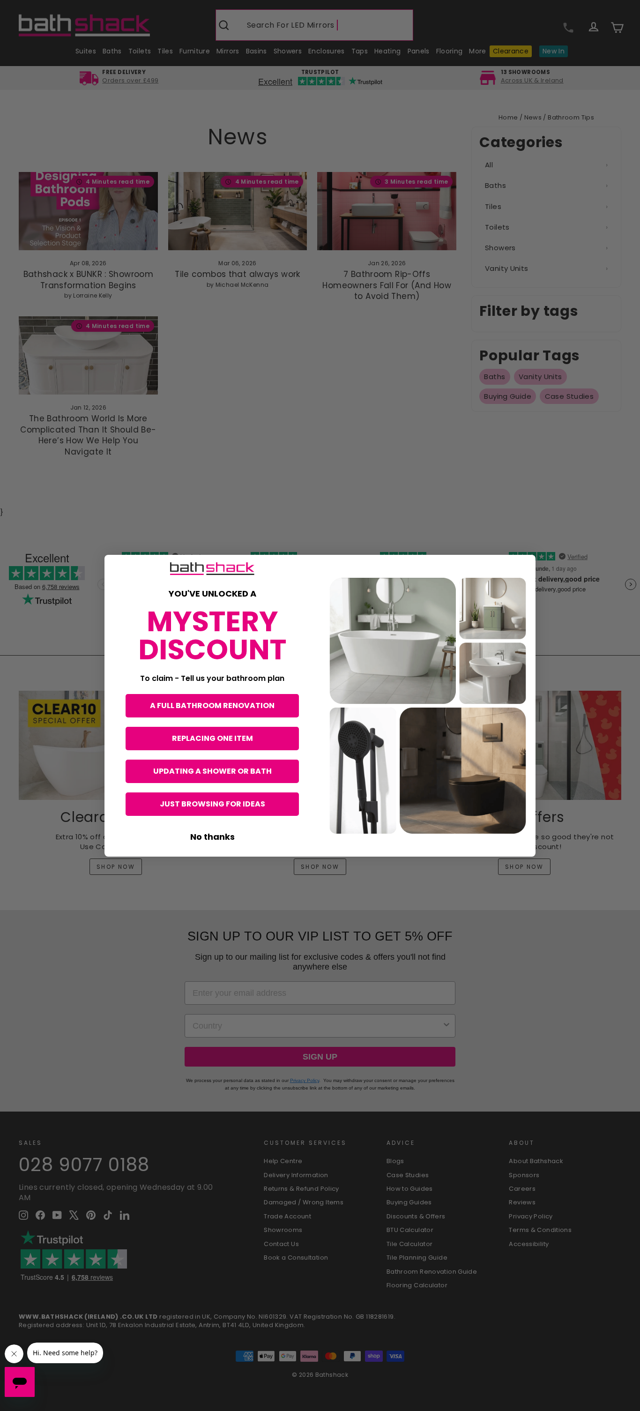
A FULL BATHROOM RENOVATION (212, 705)
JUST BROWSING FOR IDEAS (212, 804)
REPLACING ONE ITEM (212, 738)
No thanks (212, 837)
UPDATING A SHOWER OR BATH (212, 771)
